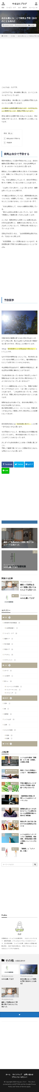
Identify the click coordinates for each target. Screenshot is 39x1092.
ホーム (8, 1074)
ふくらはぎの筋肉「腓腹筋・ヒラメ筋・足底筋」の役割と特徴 (28, 760)
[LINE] (5, 471)
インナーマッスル (13, 689)
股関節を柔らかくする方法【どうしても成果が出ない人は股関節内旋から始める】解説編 (28, 812)
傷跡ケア (8, 638)
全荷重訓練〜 (11, 628)
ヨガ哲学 (8, 676)
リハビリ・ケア (11, 7)
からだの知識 (9, 730)
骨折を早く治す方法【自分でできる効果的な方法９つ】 (28, 824)
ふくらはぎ (9, 719)
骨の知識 (8, 644)
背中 (7, 703)
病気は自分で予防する (12, 138)
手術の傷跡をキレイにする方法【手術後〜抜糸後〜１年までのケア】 (28, 785)
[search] (35, 864)
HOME (5, 36)
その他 (32, 25)
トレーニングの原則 (13, 686)
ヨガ (19, 7)
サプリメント (9, 660)
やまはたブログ (19, 4)
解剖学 (25, 7)
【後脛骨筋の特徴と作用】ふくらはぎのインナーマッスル (28, 798)
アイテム (8, 654)
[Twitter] (19, 464)
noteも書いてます (27, 598)
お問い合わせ (28, 1074)
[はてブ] (29, 464)
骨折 (3, 7)
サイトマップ (17, 1074)
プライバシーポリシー (19, 1077)
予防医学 (8, 142)
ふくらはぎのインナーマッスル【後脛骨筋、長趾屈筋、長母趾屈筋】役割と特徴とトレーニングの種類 (28, 838)
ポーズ (7, 670)
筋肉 (9, 735)
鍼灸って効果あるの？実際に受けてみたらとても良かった (28, 587)
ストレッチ (11, 693)
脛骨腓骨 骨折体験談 (12, 623)
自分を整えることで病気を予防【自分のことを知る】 (28, 981)
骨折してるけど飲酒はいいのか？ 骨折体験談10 (28, 771)
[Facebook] (7, 464)
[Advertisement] (19, 62)
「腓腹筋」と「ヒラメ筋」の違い (27, 850)
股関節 (7, 714)
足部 (7, 724)
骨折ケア (8, 649)
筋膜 (9, 738)
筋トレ (7, 681)
